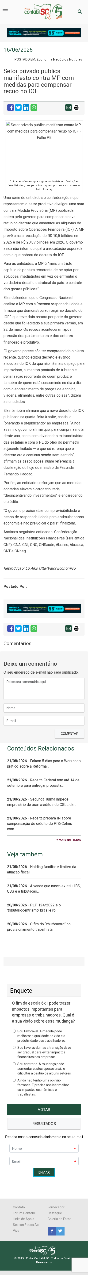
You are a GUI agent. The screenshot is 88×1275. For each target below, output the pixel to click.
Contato (19, 1207)
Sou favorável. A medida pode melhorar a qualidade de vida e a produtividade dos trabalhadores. (41, 1035)
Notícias (75, 59)
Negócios (60, 59)
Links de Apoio (23, 1219)
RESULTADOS (44, 1123)
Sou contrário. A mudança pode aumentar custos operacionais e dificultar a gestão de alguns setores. (44, 1068)
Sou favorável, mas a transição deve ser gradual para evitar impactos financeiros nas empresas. (44, 1052)
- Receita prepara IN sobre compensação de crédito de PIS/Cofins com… (39, 823)
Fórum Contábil (24, 1213)
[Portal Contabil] (44, 1250)
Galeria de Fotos (59, 1219)
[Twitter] (59, 1231)
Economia (44, 59)
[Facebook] (52, 1231)
